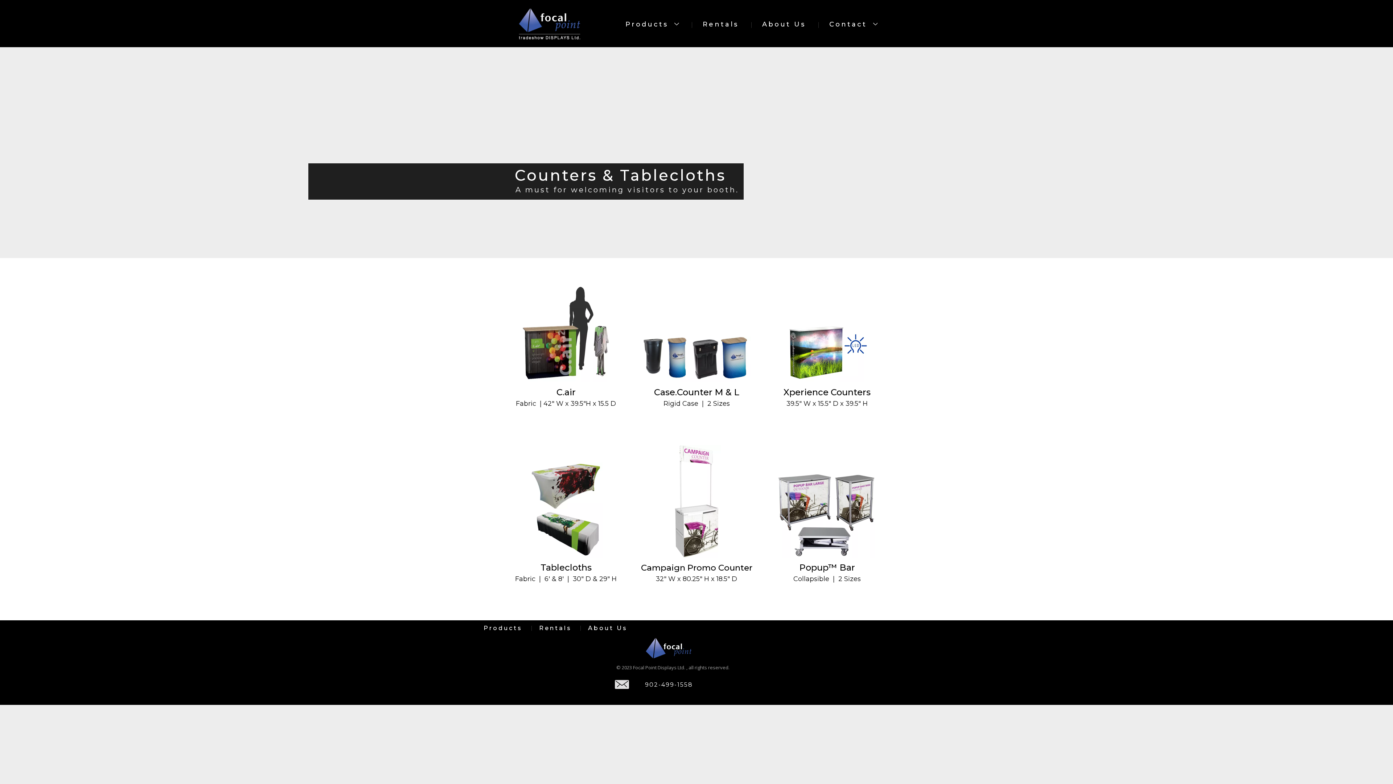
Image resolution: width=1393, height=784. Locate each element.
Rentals (721, 24)
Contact (849, 24)
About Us (784, 24)
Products (648, 24)
